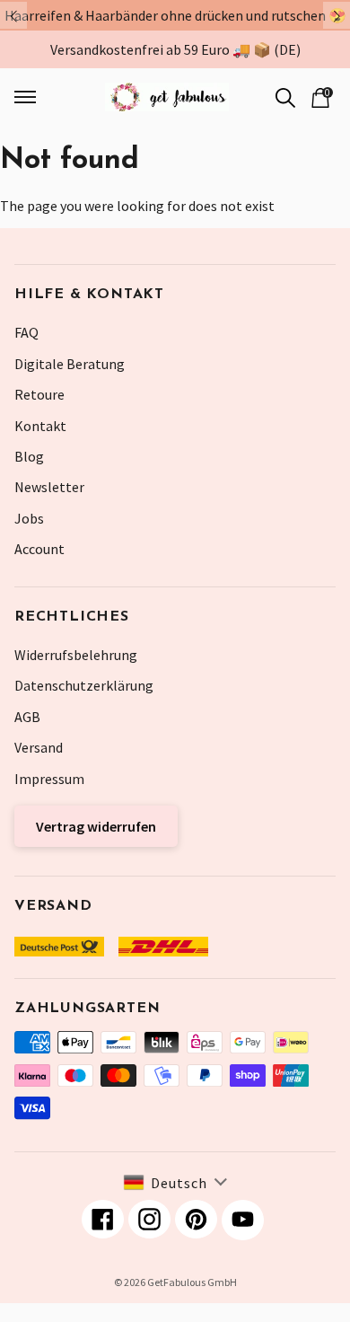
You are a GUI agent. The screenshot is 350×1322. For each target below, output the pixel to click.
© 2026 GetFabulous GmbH (175, 1282)
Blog (29, 456)
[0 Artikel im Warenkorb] (320, 96)
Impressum (49, 779)
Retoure (39, 394)
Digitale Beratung (69, 364)
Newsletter (49, 487)
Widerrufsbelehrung (75, 655)
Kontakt (40, 426)
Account (39, 549)
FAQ (26, 332)
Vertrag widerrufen (96, 826)
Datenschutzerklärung (83, 685)
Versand (38, 747)
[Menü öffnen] (39, 97)
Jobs (29, 518)
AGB (27, 717)
